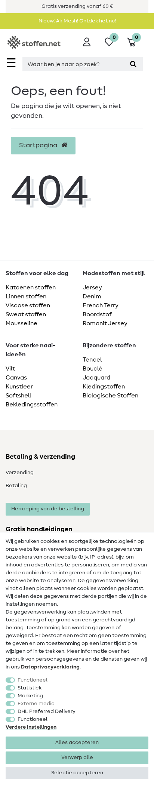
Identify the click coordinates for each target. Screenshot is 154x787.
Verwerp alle (77, 757)
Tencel (92, 360)
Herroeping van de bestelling (47, 508)
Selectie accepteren (77, 772)
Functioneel (32, 680)
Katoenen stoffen (31, 287)
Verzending (20, 472)
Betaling (16, 485)
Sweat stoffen (26, 314)
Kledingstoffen (104, 387)
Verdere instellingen (31, 727)
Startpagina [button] (39, 145)
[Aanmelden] (87, 42)
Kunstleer (19, 387)
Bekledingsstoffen (32, 405)
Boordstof (97, 314)
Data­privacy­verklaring (50, 667)
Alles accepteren (77, 742)
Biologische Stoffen (110, 396)
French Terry (100, 305)
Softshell (18, 396)
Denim (92, 296)
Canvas (16, 378)
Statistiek (29, 688)
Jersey (92, 287)
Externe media (36, 703)
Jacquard (96, 378)
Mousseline (21, 323)
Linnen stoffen (26, 296)
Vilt (10, 369)
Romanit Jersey (105, 323)
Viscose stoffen (28, 305)
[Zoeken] (133, 64)
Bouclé (92, 369)
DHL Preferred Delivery (47, 711)
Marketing (30, 695)
